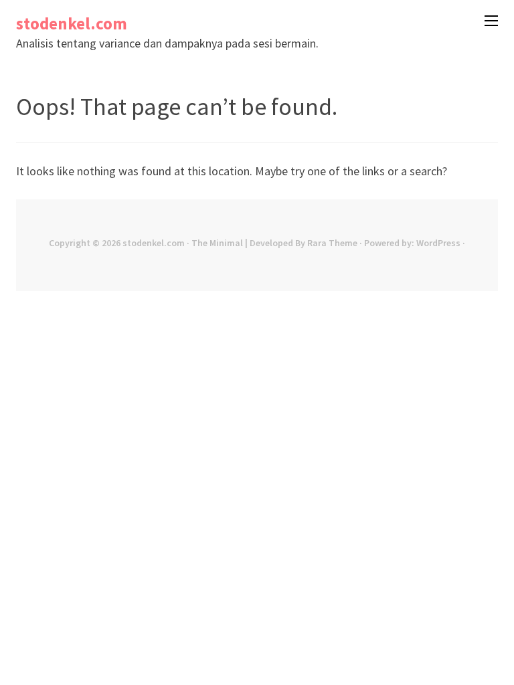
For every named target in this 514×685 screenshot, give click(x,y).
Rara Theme (332, 243)
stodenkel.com (71, 23)
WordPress (438, 243)
